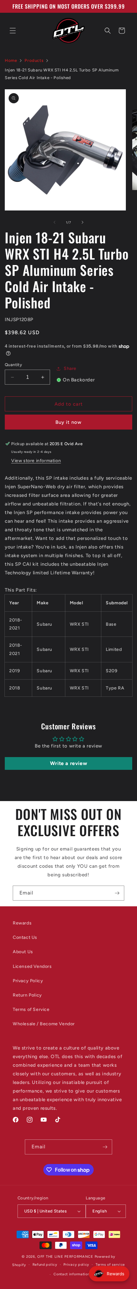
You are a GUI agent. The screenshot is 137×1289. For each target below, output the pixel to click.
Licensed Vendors (32, 966)
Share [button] (70, 368)
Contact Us (25, 937)
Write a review (68, 763)
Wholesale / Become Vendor (44, 1024)
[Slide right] (83, 222)
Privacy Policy (28, 980)
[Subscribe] (117, 893)
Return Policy (27, 995)
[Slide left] (54, 222)
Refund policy (44, 1265)
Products (34, 60)
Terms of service (110, 1265)
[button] (13, 31)
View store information (36, 460)
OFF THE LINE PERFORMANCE (66, 1257)
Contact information (72, 1274)
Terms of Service (31, 1009)
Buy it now (68, 422)
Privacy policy (76, 1265)
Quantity (13, 364)
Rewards (22, 923)
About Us (23, 951)
